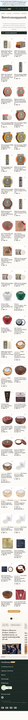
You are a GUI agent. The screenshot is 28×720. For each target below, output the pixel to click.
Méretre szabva (15, 625)
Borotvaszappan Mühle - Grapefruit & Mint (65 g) (7, 124)
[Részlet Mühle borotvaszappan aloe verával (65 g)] (20, 275)
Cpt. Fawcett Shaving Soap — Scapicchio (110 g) (7, 235)
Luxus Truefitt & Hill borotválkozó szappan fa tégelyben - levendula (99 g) (7, 452)
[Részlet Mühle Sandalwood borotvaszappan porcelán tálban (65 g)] (7, 204)
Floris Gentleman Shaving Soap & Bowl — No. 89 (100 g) (7, 577)
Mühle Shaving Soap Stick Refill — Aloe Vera (6, 52)
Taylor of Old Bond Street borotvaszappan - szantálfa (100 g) (7, 552)
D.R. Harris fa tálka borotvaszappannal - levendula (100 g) (20, 502)
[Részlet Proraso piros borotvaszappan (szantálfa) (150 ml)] (7, 320)
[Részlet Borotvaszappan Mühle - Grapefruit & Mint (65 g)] (7, 115)
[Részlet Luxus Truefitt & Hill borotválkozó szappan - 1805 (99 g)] (20, 594)
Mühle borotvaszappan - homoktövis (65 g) (20, 259)
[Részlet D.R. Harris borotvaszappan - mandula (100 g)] (20, 519)
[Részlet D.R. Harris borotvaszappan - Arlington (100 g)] (20, 466)
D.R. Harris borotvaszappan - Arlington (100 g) (20, 475)
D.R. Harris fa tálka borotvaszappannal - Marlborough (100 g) (7, 502)
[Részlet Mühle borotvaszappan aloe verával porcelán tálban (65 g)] (7, 181)
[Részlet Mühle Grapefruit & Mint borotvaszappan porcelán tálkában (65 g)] (20, 91)
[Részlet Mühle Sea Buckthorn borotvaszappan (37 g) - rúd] (20, 204)
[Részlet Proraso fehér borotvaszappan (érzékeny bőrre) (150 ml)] (7, 296)
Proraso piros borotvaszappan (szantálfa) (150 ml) (6, 329)
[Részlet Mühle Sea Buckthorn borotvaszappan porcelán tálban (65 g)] (20, 159)
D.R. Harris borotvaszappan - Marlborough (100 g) (7, 528)
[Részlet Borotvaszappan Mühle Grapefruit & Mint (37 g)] (20, 67)
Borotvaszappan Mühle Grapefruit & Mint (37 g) (20, 76)
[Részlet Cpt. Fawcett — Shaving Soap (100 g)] (20, 320)
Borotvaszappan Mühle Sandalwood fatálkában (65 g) (20, 124)
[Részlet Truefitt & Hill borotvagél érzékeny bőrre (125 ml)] (7, 396)
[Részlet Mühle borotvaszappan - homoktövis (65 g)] (20, 251)
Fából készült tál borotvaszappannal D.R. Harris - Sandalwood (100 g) (19, 354)
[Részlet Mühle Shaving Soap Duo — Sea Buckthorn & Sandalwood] (20, 43)
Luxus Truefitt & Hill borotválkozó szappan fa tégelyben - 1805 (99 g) (7, 428)
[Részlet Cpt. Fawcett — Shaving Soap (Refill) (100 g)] (7, 251)
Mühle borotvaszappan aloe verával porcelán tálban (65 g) (7, 191)
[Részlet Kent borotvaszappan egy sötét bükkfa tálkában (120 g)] (7, 594)
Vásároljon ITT (20, 1)
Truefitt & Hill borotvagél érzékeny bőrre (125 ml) (6, 405)
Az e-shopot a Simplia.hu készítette (9, 702)
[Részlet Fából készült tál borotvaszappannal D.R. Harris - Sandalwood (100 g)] (20, 344)
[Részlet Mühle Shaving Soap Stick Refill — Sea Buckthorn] (7, 344)
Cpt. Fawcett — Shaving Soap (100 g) (20, 328)
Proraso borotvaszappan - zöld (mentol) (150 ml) (20, 305)
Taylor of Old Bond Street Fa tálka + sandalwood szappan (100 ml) (19, 452)
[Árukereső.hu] (6, 687)
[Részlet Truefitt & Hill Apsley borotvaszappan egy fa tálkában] (20, 370)
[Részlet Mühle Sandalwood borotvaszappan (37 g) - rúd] (20, 181)
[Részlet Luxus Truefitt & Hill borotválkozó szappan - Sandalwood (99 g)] (20, 396)
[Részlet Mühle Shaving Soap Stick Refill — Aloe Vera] (7, 43)
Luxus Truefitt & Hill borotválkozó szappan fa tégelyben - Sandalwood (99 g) (20, 428)
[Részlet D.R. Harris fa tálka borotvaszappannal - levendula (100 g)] (20, 492)
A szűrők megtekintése (11, 32)
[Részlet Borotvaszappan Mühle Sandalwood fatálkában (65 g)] (20, 115)
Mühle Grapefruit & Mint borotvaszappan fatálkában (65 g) (7, 101)
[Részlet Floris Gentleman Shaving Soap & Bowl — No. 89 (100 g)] (7, 568)
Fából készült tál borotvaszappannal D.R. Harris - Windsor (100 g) (7, 380)
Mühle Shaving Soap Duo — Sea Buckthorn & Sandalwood (20, 52)
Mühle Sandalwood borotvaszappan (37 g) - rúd (20, 191)
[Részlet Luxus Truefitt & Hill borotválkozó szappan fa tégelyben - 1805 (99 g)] (7, 419)
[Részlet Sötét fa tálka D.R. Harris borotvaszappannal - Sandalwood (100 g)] (7, 466)
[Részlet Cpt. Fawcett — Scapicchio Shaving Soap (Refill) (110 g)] (20, 226)
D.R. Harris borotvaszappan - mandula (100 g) (20, 528)
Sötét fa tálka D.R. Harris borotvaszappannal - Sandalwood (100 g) (6, 475)
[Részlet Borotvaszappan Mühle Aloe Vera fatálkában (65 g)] (20, 137)
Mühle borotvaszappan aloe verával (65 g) (20, 284)
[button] (11, 39)
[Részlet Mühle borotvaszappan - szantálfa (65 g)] (7, 275)
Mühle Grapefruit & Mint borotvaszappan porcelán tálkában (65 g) (20, 101)
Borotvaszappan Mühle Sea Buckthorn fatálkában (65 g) (7, 146)
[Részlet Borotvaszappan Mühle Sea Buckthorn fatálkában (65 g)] (7, 137)
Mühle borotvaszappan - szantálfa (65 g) (7, 284)
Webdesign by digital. (21, 702)
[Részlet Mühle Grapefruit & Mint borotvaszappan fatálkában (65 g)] (7, 91)
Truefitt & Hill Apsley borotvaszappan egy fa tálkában (20, 379)
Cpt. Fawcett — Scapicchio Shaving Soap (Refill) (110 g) (19, 235)
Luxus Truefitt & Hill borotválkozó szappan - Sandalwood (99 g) (20, 405)
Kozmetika (9, 13)
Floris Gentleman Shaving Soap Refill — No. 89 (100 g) (20, 552)
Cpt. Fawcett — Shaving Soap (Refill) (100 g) (6, 260)
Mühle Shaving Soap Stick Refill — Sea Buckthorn (6, 353)
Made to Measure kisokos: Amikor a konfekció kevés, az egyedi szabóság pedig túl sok (11, 634)
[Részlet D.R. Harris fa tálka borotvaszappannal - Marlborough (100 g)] (7, 492)
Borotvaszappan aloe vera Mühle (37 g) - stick (6, 168)
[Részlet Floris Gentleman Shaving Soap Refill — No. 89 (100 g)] (20, 543)
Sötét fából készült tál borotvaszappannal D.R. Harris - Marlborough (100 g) (20, 578)
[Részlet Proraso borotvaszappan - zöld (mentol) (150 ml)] (20, 296)
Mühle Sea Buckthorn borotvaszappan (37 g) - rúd (20, 213)
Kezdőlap (3, 13)
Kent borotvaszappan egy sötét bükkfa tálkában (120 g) (7, 603)
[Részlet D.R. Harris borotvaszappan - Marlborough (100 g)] (7, 519)
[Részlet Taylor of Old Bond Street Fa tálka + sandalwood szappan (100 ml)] (20, 442)
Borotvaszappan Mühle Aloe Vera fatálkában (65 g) (20, 146)
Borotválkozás (17, 13)
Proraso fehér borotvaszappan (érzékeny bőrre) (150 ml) (7, 306)
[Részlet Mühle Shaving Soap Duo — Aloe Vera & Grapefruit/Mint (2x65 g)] (7, 67)
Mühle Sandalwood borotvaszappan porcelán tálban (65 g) (7, 213)
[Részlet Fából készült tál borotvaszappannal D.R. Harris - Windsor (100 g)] (7, 370)
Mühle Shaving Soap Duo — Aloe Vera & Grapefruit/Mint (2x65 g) (7, 76)
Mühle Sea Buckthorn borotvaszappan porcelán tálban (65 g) (20, 168)
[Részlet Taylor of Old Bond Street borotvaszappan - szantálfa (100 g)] (7, 543)
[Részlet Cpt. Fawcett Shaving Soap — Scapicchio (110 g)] (7, 226)
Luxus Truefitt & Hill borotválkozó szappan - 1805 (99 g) (20, 603)
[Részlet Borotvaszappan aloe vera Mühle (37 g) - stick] (7, 159)
